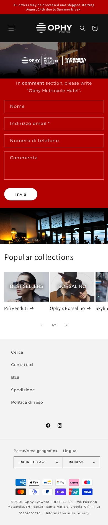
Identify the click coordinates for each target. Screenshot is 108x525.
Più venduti (16, 308)
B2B (15, 377)
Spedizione (23, 389)
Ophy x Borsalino (67, 308)
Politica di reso (27, 402)
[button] (11, 28)
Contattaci (22, 364)
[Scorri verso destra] (66, 325)
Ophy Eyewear (37, 502)
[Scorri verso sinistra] (42, 325)
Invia (21, 194)
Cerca (17, 352)
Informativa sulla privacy (67, 513)
